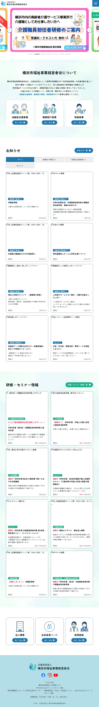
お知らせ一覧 (82, 150)
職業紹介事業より (49, 159)
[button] (89, 30)
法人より (20, 165)
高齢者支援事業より (78, 159)
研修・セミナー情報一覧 (78, 384)
